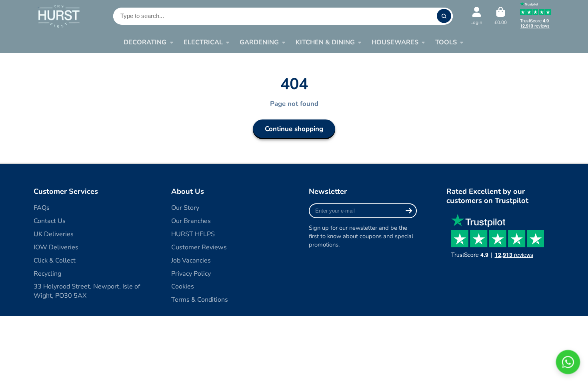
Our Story (185, 207)
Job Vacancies (191, 260)
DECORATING (145, 42)
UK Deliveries (54, 234)
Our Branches (191, 221)
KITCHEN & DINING (325, 42)
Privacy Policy (191, 273)
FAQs (42, 207)
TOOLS (446, 42)
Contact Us (50, 221)
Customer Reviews (199, 247)
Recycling (47, 273)
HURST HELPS (193, 234)
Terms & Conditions (199, 299)
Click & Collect (55, 260)
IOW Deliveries (56, 247)
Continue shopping (294, 128)
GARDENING (259, 42)
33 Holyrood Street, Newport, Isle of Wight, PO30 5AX (87, 291)
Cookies (182, 286)
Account (476, 16)
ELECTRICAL (203, 42)
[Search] (444, 16)
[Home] (59, 15)
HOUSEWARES (395, 42)
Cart (500, 16)
